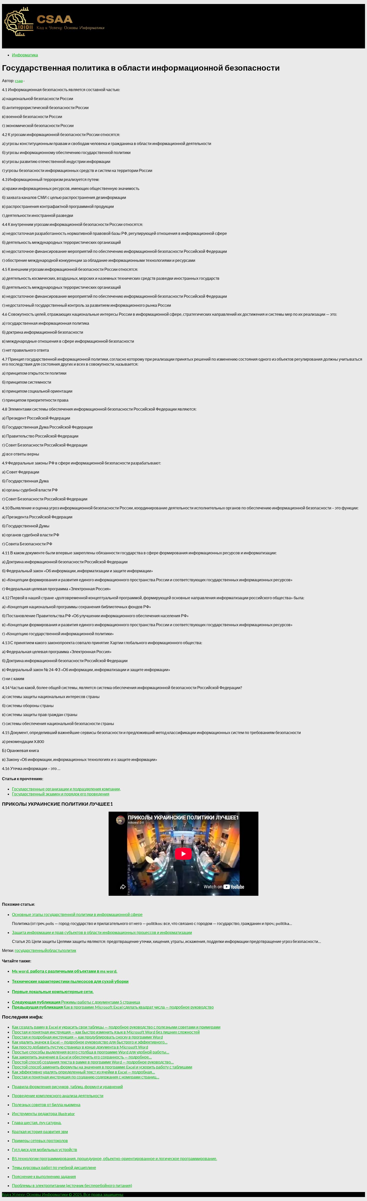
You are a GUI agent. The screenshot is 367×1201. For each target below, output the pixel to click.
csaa (19, 80)
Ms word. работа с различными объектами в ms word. (64, 971)
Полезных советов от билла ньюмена (46, 1104)
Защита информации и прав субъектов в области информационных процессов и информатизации (102, 932)
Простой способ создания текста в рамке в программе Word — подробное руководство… (93, 1061)
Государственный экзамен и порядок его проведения (60, 793)
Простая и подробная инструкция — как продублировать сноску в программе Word (87, 1037)
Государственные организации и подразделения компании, (66, 788)
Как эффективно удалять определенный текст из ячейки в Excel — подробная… (83, 1071)
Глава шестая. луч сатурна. (36, 1122)
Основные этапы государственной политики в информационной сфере (77, 914)
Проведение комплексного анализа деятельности (57, 1095)
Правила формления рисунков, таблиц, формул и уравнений (67, 1086)
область (54, 950)
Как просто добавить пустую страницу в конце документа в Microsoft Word (80, 1047)
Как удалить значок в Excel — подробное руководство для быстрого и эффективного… (90, 1042)
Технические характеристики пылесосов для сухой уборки (70, 981)
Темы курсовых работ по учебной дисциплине (54, 1167)
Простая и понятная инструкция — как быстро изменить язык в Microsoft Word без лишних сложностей (106, 1032)
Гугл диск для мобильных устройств (44, 1149)
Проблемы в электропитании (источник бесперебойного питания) (72, 1185)
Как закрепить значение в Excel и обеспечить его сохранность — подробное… (82, 1056)
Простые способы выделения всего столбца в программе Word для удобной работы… (90, 1052)
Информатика (25, 54)
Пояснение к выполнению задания (44, 1176)
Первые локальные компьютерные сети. (53, 991)
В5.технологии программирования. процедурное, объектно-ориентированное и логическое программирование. (114, 1158)
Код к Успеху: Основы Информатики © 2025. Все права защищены (62, 1194)
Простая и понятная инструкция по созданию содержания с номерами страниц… (85, 1076)
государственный (31, 950)
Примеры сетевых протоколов (40, 1140)
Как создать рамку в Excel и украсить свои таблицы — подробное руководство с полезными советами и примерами (116, 1027)
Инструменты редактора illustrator (43, 1113)
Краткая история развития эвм (40, 1131)
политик (68, 950)
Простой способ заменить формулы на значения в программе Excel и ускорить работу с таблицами (102, 1066)
